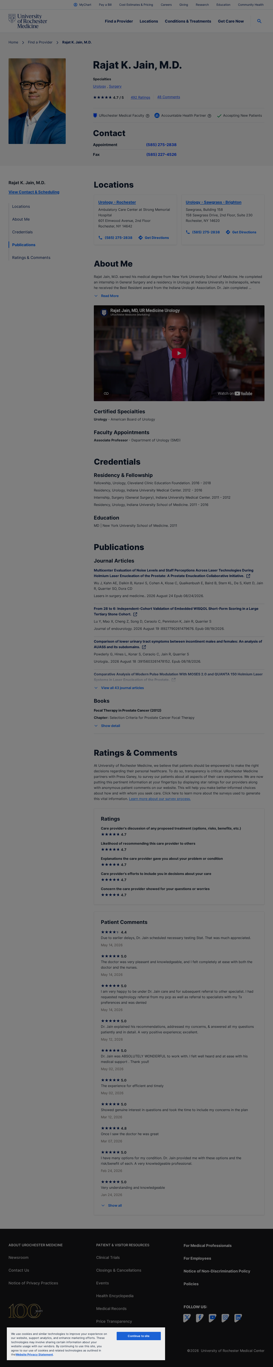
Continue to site (139, 1336)
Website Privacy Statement (34, 1354)
